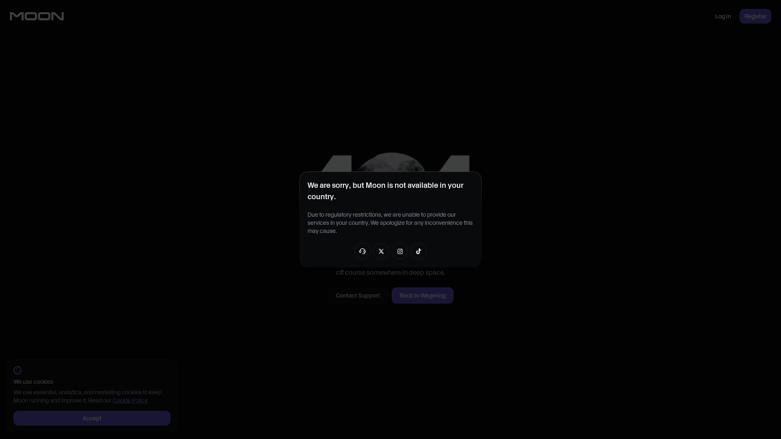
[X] (381, 251)
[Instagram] (400, 251)
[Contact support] (362, 251)
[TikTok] (418, 251)
